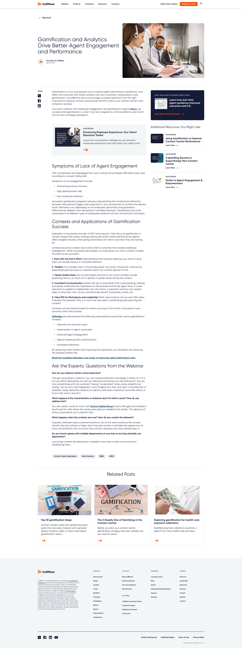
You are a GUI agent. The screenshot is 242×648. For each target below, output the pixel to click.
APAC (111, 456)
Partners (183, 589)
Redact (95, 605)
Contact (183, 601)
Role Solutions (127, 589)
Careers (182, 593)
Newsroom (183, 585)
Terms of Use (183, 637)
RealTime (96, 593)
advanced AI (71, 591)
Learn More (170, 145)
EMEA (101, 456)
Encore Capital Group (101, 406)
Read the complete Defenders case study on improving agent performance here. (94, 357)
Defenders (57, 316)
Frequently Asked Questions (161, 589)
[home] (46, 4)
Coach (95, 589)
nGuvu (133, 109)
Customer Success (128, 605)
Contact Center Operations (65, 456)
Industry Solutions (128, 581)
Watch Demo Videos (169, 4)
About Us (183, 577)
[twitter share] (43, 96)
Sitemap (154, 597)
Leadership (184, 581)
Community (126, 613)
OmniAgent (97, 601)
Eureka (95, 581)
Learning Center (157, 577)
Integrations (97, 617)
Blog (152, 581)
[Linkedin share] (43, 106)
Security (182, 597)
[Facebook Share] (43, 101)
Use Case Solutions (129, 585)
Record (95, 609)
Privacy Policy (198, 637)
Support (154, 593)
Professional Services (129, 609)
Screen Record (98, 613)
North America (88, 456)
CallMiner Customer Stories (132, 601)
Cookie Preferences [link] (149, 637)
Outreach (96, 597)
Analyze (96, 585)
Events (153, 585)
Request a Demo (189, 4)
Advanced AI (97, 577)
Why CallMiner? (127, 577)
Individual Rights (167, 637)
